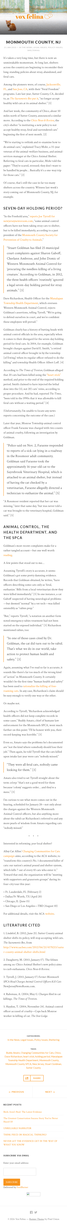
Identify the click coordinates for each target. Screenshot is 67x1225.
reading (7, 555)
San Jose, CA (20, 89)
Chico (58, 1052)
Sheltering (33, 50)
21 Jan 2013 (10, 47)
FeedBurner (22, 1187)
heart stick (28, 1056)
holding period (42, 1056)
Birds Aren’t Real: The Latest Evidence (22, 1112)
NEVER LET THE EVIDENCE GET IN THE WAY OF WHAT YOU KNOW (30, 1142)
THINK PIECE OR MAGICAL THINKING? (25, 1134)
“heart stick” (54, 375)
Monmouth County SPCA (18, 1064)
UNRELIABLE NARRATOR (17, 1128)
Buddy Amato (13, 1052)
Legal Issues (40, 47)
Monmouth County (49, 1060)
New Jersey (38, 1064)
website (49, 914)
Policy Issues (55, 47)
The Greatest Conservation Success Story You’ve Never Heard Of (30, 1120)
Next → (50, 1091)
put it (24, 98)
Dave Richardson (13, 1056)
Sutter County (33, 1067)
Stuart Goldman (53, 1064)
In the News (25, 47)
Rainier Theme (36, 1219)
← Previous (16, 1091)
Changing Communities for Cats (37, 1052)
